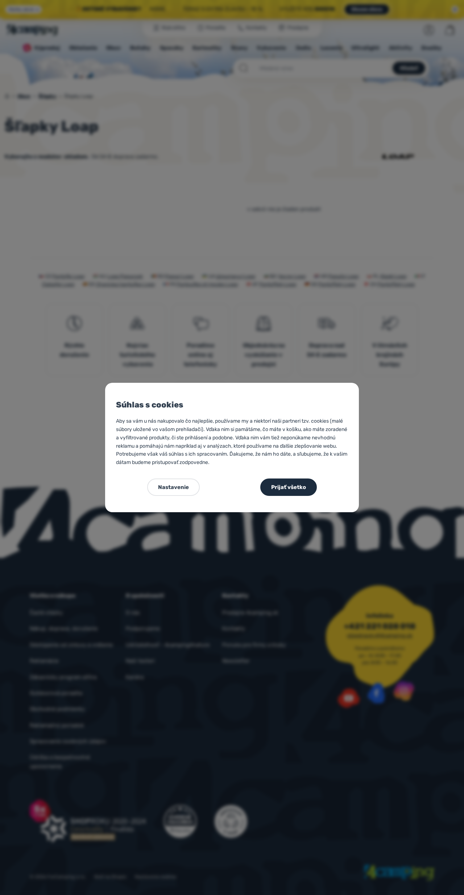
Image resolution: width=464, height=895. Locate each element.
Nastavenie (173, 487)
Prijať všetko (288, 487)
